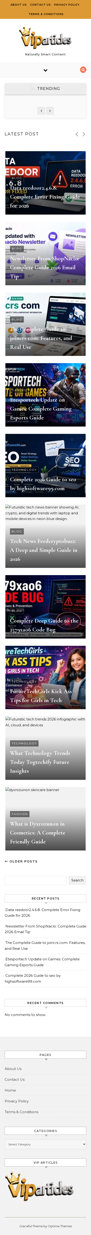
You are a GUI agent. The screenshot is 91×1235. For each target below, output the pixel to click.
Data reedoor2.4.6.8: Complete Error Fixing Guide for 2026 (45, 196)
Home (10, 1090)
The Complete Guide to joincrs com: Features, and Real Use (41, 338)
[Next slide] (83, 134)
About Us (18, 4)
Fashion (20, 814)
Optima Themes (60, 1226)
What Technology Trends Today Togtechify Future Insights (40, 762)
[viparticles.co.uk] (45, 39)
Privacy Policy (67, 4)
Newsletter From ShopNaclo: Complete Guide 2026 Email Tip (44, 267)
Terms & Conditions (46, 14)
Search (77, 880)
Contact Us (40, 4)
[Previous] (41, 111)
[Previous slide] (76, 134)
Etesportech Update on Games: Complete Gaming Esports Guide (41, 408)
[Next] (50, 111)
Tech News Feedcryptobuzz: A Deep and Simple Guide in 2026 (43, 550)
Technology (24, 469)
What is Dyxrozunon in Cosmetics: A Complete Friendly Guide (37, 832)
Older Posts (23, 861)
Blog (17, 178)
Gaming (19, 390)
